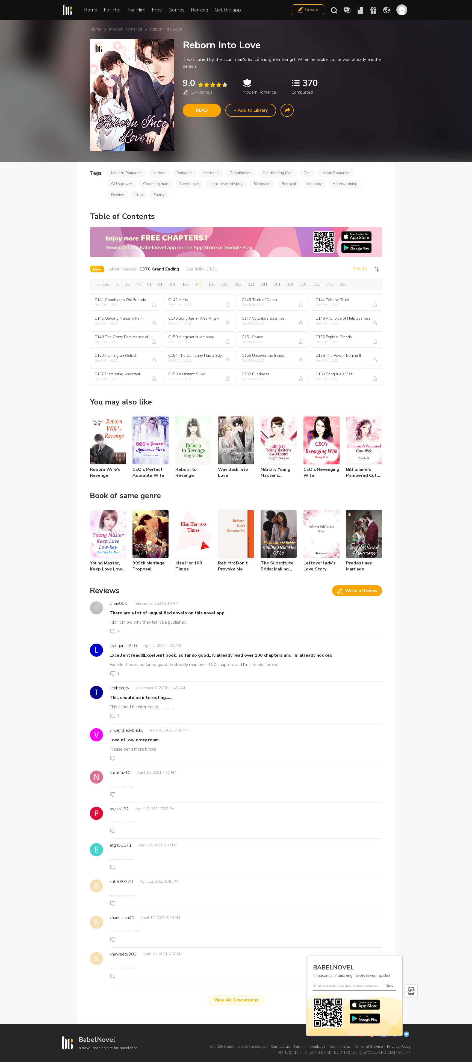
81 (160, 284)
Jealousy (314, 183)
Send (390, 985)
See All (360, 269)
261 (277, 284)
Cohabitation (241, 172)
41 (138, 284)
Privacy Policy (399, 1046)
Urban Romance (335, 172)
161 (211, 284)
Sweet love (189, 183)
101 (172, 284)
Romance (184, 172)
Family (159, 194)
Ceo (307, 172)
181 (225, 284)
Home (90, 10)
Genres (176, 10)
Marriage (211, 172)
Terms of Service (368, 1046)
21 (127, 284)
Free (157, 10)
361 (343, 284)
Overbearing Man (277, 172)
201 (238, 284)
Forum (299, 1046)
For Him (136, 10)
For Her (112, 10)
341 (329, 284)
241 (264, 284)
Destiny (117, 194)
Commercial (339, 1046)
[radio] (200, 85)
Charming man (155, 183)
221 (251, 284)
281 (290, 284)
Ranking (199, 10)
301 (303, 284)
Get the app (228, 10)
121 (185, 284)
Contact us (280, 1046)
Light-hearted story (226, 183)
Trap (139, 194)
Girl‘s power (121, 183)
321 (316, 284)
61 (149, 284)
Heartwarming (345, 183)
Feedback (317, 1046)
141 (198, 284)
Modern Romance (125, 29)
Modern (159, 172)
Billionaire (262, 183)
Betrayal (289, 183)
